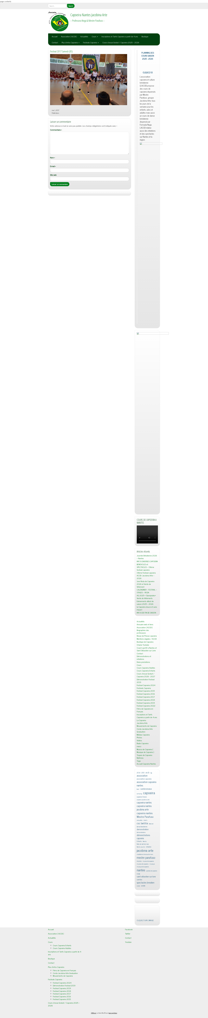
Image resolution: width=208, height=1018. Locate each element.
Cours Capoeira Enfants (146, 864)
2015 (142, 966)
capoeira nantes (144, 996)
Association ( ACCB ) (69, 36)
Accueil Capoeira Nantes (146, 957)
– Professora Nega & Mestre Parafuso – (87, 20)
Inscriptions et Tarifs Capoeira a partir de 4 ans (120, 36)
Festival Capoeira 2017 (146, 890)
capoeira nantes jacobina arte (144, 1001)
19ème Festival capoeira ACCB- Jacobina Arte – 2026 (146, 769)
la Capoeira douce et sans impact (147, 801)
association (142, 969)
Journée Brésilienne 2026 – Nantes (147, 750)
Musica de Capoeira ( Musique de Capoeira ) (145, 944)
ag (151, 966)
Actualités (84, 36)
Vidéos (139, 933)
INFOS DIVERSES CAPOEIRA (147, 754)
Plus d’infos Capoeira (70, 42)
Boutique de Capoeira (145, 835)
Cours (94, 36)
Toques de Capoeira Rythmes (144, 950)
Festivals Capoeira (90, 42)
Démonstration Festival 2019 (145, 874)
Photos (139, 930)
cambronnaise (146, 982)
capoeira (149, 986)
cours (145, 1013)
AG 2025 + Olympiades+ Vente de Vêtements (146, 790)
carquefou (140, 1013)
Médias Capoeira (143, 928)
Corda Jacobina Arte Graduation (145, 923)
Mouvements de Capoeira (147, 919)
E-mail (53, 166)
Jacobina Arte (142, 916)
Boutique (145, 36)
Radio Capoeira (142, 936)
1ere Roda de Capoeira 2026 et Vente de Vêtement (145, 777)
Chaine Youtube (143, 838)
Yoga (139, 954)
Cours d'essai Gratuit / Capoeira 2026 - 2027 (146, 868)
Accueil (54, 36)
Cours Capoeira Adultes (146, 861)
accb (147, 965)
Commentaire (56, 129)
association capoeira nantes (146, 977)
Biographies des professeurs (143, 824)
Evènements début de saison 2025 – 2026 (145, 796)
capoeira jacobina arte (143, 993)
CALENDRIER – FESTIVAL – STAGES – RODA (147, 784)
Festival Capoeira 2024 (146, 878)
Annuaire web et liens (145, 817)
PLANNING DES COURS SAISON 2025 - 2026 (147, 55)
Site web (53, 174)
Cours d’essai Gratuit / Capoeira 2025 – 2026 (120, 42)
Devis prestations (143, 855)
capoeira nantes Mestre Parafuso (145, 1008)
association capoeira (144, 972)
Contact (55, 42)
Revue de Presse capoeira (147, 829)
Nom (52, 157)
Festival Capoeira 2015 (146, 884)
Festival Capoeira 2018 (146, 893)
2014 (138, 966)
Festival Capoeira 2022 (146, 899)
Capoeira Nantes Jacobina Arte (88, 14)
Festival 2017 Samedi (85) (61, 51)
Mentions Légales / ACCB (146, 832)
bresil (138, 982)
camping (139, 987)
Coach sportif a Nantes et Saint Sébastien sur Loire (147, 842)
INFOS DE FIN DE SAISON (146, 806)
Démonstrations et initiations (144, 851)
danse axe (151, 1017)
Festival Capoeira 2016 (146, 887)
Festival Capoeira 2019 (146, 896)
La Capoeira (141, 913)
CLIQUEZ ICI (148, 265)
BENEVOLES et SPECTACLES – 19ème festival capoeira (145, 760)
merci (139, 939)
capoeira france (142, 990)
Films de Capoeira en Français (145, 903)
